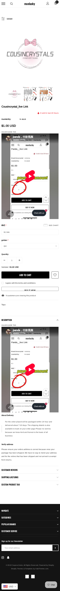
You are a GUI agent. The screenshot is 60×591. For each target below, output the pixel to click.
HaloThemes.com (41, 569)
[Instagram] (2, 557)
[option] (30, 54)
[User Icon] (47, 4)
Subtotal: (5, 267)
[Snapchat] (8, 557)
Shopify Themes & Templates (22, 569)
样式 (3, 225)
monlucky (29, 4)
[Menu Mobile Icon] (3, 3)
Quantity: (5, 254)
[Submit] (55, 548)
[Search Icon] (11, 3)
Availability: (6, 119)
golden (5, 240)
